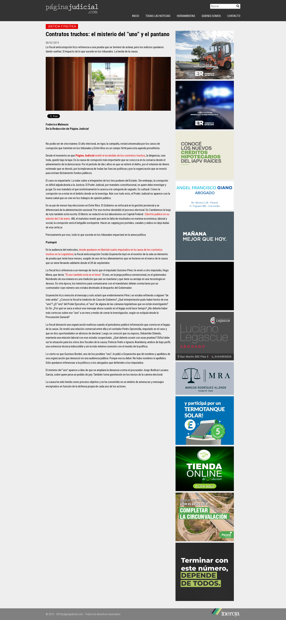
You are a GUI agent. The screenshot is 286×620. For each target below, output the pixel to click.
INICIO (135, 16)
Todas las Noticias (158, 16)
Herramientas (186, 16)
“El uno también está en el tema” (83, 275)
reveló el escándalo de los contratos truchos (110, 155)
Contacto (233, 16)
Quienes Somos (211, 16)
